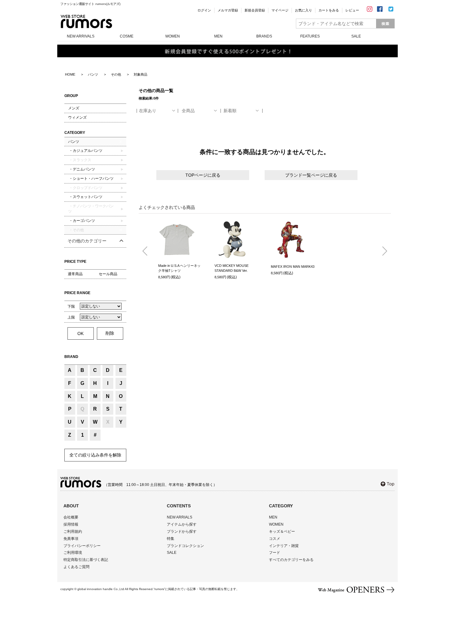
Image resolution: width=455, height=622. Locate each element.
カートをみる (328, 10)
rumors (86, 22)
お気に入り (303, 10)
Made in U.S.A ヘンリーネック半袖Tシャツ (179, 268)
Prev (147, 251)
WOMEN (172, 36)
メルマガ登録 (228, 10)
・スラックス (79, 160)
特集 (170, 538)
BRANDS (264, 36)
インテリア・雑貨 (284, 546)
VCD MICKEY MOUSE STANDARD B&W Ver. (231, 268)
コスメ (274, 538)
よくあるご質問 (76, 567)
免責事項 (70, 538)
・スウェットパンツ (85, 197)
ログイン (204, 10)
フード (274, 552)
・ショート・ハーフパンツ (91, 178)
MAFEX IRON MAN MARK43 (292, 266)
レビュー (352, 10)
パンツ (73, 141)
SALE (356, 36)
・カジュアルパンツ (85, 150)
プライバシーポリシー (82, 546)
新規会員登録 (255, 10)
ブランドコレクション (185, 546)
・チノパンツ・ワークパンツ (91, 209)
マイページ (279, 10)
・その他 (76, 230)
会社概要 (70, 517)
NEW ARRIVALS (80, 36)
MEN (218, 36)
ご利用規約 (72, 531)
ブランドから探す (182, 531)
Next (382, 251)
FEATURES (310, 36)
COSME (126, 36)
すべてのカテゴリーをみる (291, 560)
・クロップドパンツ (85, 188)
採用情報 (70, 524)
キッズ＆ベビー (282, 531)
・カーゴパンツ (81, 220)
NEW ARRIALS (179, 517)
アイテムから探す (182, 524)
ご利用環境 (72, 552)
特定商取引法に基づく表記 (85, 560)
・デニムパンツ (81, 169)
